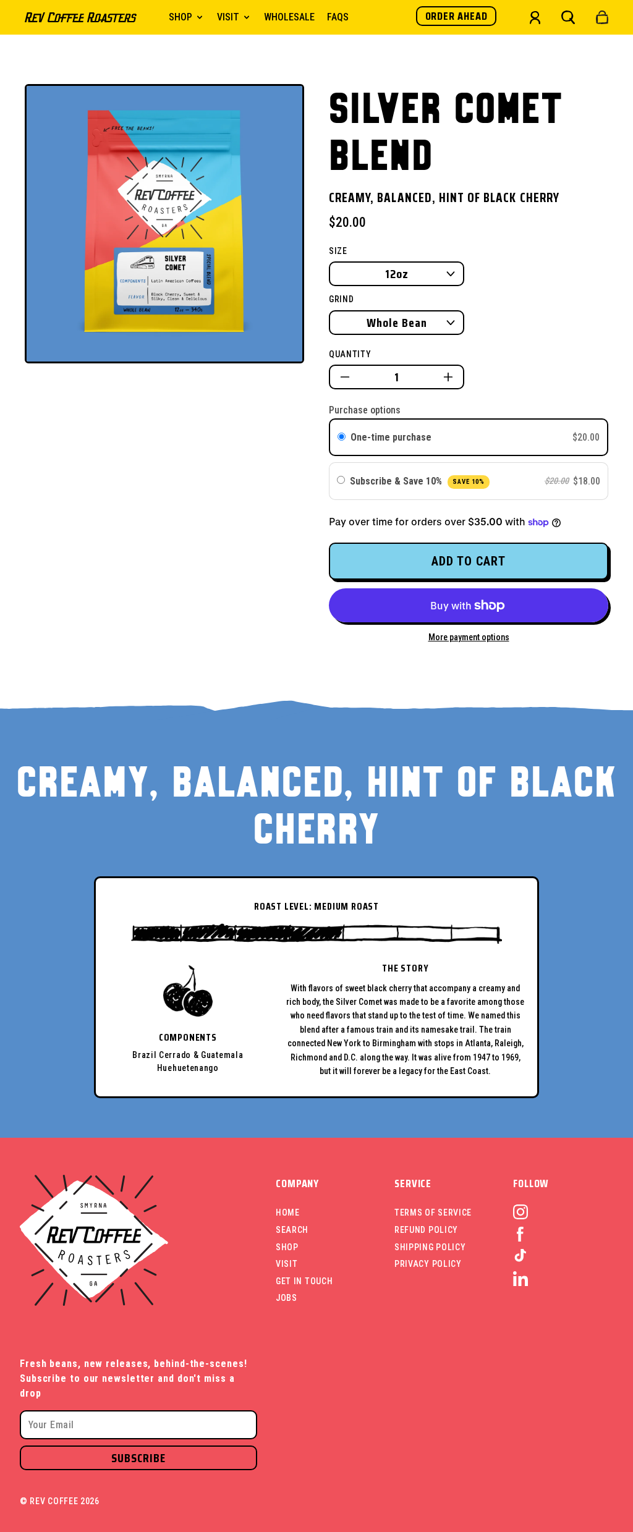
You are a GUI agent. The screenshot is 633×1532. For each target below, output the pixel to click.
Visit (287, 1264)
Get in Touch (304, 1281)
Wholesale (289, 17)
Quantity (350, 354)
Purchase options (365, 410)
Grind (341, 299)
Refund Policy (426, 1230)
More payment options (468, 637)
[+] (448, 377)
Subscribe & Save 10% (417, 481)
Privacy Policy (428, 1264)
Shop (287, 1247)
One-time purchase (390, 437)
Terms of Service (433, 1212)
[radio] (342, 438)
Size (338, 251)
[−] (345, 377)
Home (288, 1212)
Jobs (286, 1298)
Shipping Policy (430, 1247)
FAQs (338, 17)
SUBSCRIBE (138, 1458)
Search (292, 1230)
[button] (568, 17)
